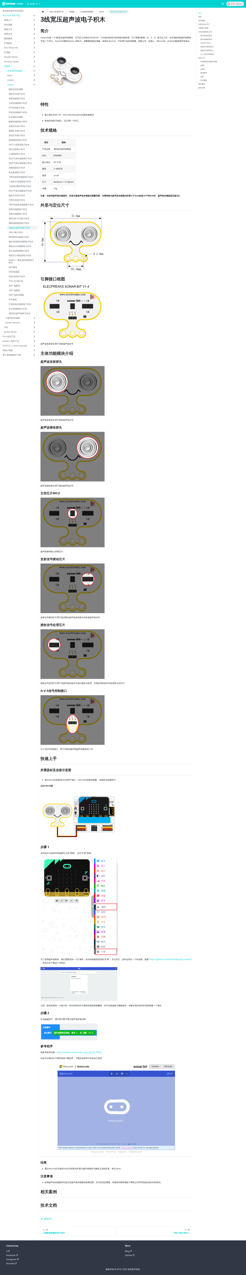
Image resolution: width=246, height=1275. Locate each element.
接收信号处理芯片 (207, 50)
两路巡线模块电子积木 (19, 223)
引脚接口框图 (203, 28)
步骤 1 (202, 65)
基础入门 (8, 20)
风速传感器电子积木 (18, 213)
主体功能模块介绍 (205, 32)
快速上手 (201, 58)
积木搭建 (8, 24)
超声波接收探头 (206, 39)
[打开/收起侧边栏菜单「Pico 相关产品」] (34, 336)
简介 (200, 13)
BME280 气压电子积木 (19, 218)
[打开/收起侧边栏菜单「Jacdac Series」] (34, 332)
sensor (10, 84)
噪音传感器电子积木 (18, 209)
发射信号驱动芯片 (207, 47)
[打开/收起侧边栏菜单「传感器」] (34, 66)
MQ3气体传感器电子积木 (20, 190)
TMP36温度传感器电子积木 (21, 204)
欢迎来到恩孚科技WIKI (13, 10)
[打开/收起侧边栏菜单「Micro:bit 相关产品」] (34, 15)
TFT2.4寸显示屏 (16, 281)
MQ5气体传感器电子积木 (20, 163)
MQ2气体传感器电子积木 (20, 158)
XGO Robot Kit (11, 47)
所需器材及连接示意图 (208, 61)
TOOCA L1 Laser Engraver (15, 345)
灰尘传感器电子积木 (18, 308)
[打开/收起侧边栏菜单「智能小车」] (34, 29)
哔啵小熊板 (8, 350)
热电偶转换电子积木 (18, 140)
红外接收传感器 (16, 117)
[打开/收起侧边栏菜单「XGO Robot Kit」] (34, 48)
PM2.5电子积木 (16, 232)
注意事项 (203, 80)
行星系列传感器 (13, 318)
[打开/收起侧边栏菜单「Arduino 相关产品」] (34, 341)
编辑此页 (48, 1218)
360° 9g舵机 (14, 285)
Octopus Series (11, 61)
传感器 (7, 66)
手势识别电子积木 (17, 200)
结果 (202, 76)
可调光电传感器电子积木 (20, 304)
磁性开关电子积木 (17, 195)
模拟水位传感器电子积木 (20, 246)
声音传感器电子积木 (18, 112)
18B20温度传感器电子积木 (21, 177)
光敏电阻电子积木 (17, 167)
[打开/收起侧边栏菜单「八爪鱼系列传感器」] (34, 71)
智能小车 (8, 29)
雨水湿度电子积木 (17, 149)
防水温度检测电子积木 (19, 250)
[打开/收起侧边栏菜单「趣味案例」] (34, 38)
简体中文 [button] (34, 3)
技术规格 (201, 20)
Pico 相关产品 (9, 336)
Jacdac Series (10, 331)
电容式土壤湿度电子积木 (20, 255)
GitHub (128, 1255)
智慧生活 (8, 33)
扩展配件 (8, 43)
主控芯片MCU (205, 43)
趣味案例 (8, 38)
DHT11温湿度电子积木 (19, 144)
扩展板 (7, 52)
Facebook (11, 1255)
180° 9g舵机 (14, 290)
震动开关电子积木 (17, 135)
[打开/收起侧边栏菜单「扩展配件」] (34, 43)
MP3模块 (13, 267)
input (9, 75)
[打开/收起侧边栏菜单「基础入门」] (34, 20)
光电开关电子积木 (17, 126)
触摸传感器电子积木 (18, 121)
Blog (127, 1251)
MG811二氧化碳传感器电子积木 (21, 261)
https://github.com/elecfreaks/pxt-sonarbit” (170, 959)
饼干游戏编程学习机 (12, 354)
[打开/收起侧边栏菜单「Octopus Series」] (34, 61)
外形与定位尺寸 (204, 24)
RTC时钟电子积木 (17, 107)
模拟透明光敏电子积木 (19, 237)
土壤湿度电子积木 (17, 153)
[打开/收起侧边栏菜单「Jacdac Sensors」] (34, 323)
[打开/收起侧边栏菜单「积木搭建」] (34, 25)
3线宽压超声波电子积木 (19, 227)
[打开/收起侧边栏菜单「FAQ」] (34, 327)
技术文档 (201, 88)
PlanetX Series (11, 57)
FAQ (6, 327)
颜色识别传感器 (16, 89)
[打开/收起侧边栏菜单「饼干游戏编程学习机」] (34, 355)
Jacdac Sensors (13, 322)
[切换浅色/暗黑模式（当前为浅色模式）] (223, 4)
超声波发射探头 (206, 35)
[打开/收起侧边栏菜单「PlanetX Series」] (34, 57)
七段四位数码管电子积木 (20, 186)
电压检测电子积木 (17, 172)
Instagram (11, 1259)
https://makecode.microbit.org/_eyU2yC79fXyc (79, 1052)
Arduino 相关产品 (11, 341)
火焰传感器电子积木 (18, 103)
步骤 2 (202, 69)
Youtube (10, 1263)
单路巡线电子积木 (17, 98)
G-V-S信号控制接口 (207, 54)
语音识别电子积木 (17, 276)
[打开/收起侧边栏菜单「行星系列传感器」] (34, 318)
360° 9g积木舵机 (16, 294)
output (10, 80)
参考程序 (203, 73)
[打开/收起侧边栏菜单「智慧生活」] (34, 34)
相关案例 (201, 84)
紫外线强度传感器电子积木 (21, 241)
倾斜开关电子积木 (17, 93)
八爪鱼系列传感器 (14, 70)
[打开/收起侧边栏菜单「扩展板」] (34, 52)
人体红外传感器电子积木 (20, 181)
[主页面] (42, 12)
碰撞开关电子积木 (17, 130)
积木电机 (13, 299)
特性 (200, 17)
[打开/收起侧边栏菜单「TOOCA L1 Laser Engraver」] (34, 346)
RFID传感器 (14, 271)
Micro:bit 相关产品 (11, 15)
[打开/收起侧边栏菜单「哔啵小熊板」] (34, 350)
